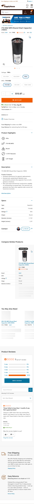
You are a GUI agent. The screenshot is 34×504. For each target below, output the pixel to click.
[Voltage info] (6, 212)
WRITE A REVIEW (17, 380)
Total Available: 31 (6, 109)
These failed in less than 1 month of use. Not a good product (16, 409)
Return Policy (11, 493)
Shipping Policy (11, 468)
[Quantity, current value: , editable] (7, 94)
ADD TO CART (18, 100)
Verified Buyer (8, 427)
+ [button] (32, 228)
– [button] (32, 132)
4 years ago (6, 425)
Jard (6, 32)
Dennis (5, 421)
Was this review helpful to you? (12, 431)
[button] (21, 32)
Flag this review (8, 438)
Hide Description (6, 193)
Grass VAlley (6, 423)
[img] (20, 32)
